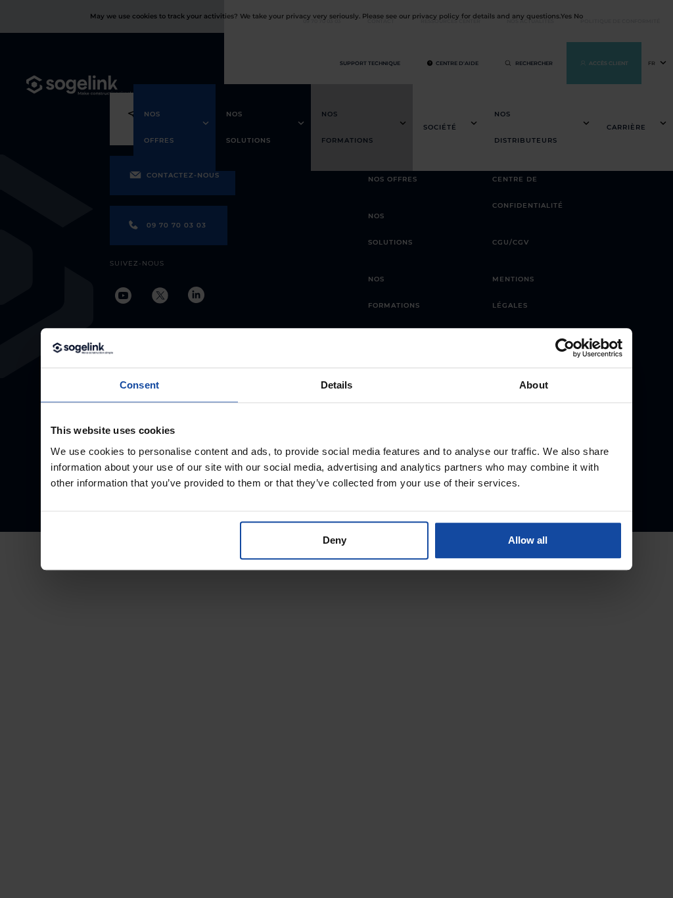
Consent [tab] (139, 384)
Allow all (527, 540)
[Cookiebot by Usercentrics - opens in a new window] (564, 348)
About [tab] (533, 384)
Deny (334, 540)
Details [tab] (337, 384)
